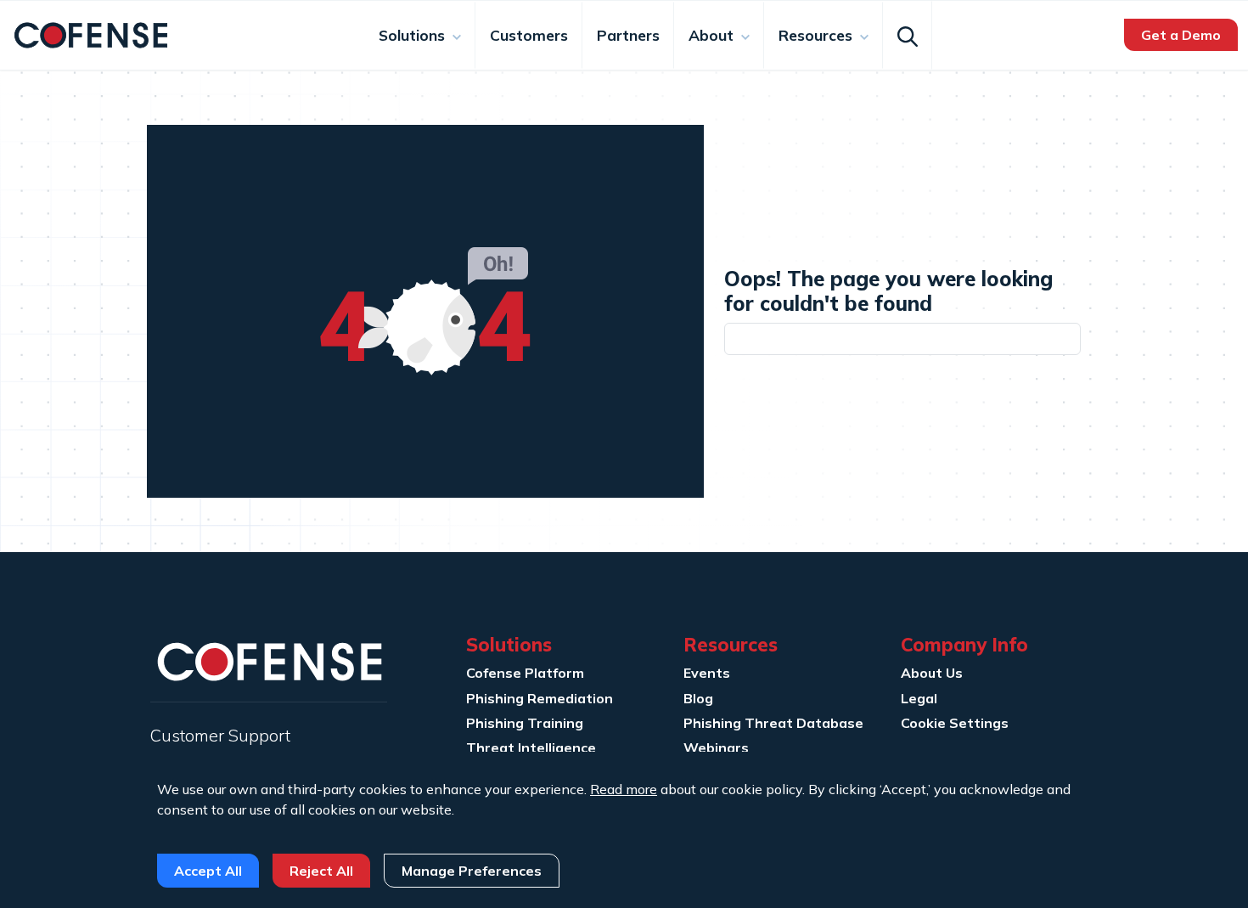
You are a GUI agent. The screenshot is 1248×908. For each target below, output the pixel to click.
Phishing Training (524, 722)
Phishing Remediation (539, 698)
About (713, 34)
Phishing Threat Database (773, 722)
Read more (623, 789)
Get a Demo (1181, 34)
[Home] (90, 33)
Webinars (716, 747)
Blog (698, 698)
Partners (628, 34)
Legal (919, 698)
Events (706, 672)
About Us (932, 672)
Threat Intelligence (531, 747)
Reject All (321, 870)
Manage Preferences (472, 870)
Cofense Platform (525, 672)
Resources (818, 34)
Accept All (208, 870)
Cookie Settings (955, 722)
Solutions (414, 34)
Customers (529, 34)
